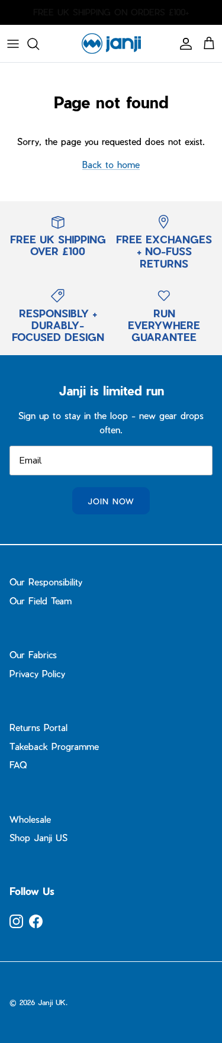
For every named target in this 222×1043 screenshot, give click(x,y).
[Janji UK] (111, 43)
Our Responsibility (45, 582)
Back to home (111, 164)
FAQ (18, 764)
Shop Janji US (38, 837)
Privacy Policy (37, 673)
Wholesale (30, 819)
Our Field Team (40, 600)
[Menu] (13, 44)
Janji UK (52, 1002)
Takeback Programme (54, 746)
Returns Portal (38, 727)
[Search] (39, 44)
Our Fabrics (33, 654)
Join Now (111, 501)
